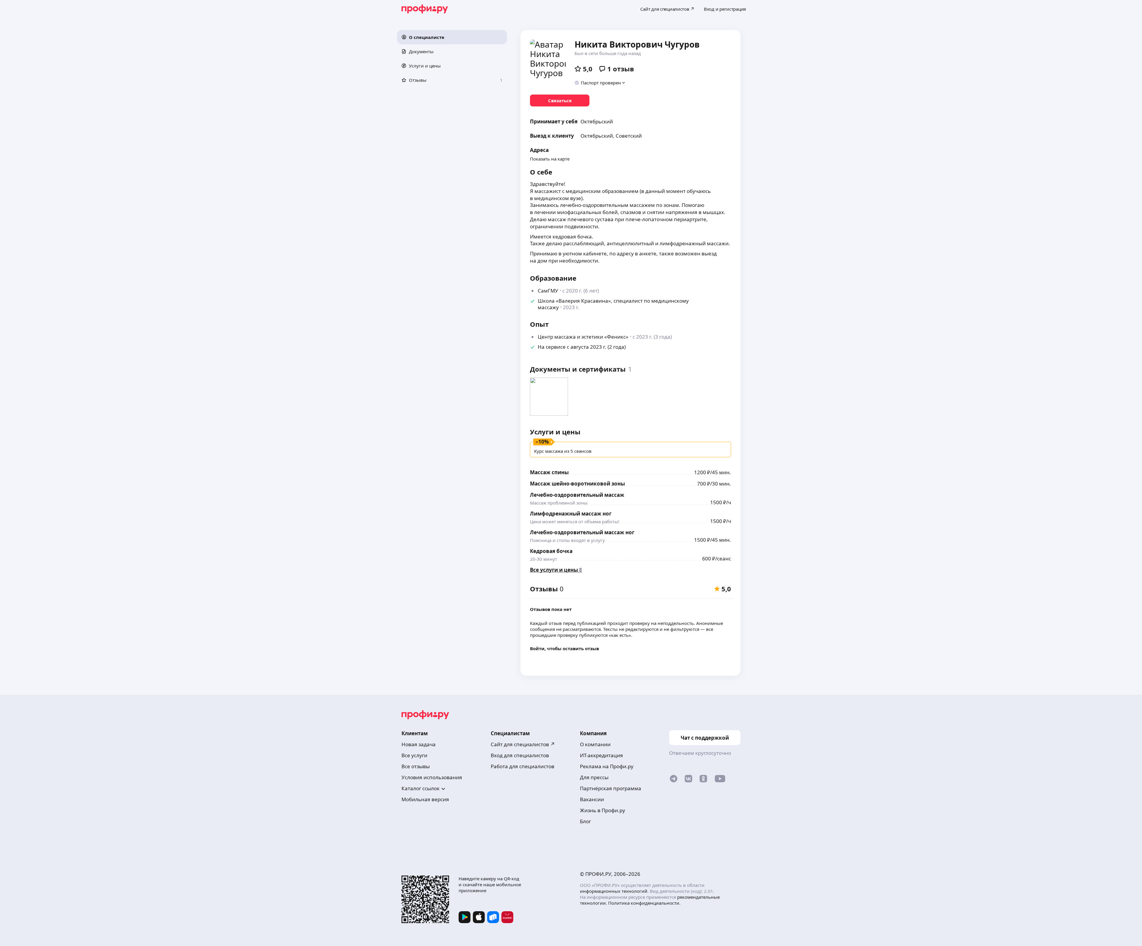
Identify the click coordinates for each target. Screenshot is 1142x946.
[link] (559, 100)
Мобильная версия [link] (425, 799)
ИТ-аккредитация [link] (601, 755)
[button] (452, 37)
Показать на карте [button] (550, 159)
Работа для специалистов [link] (522, 766)
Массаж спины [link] (549, 472)
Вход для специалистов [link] (520, 755)
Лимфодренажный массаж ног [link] (570, 513)
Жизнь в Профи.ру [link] (602, 810)
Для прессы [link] (594, 777)
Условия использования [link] (431, 777)
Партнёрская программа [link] (610, 788)
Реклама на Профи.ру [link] (606, 766)
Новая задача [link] (418, 744)
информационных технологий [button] (613, 891)
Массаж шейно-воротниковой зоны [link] (577, 483)
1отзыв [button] (620, 69)
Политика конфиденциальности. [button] (644, 903)
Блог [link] (585, 821)
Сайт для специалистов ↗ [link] (523, 744)
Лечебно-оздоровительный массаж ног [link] (582, 532)
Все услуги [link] (414, 755)
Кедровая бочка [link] (551, 551)
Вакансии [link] (592, 799)
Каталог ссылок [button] (420, 788)
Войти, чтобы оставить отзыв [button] (564, 648)
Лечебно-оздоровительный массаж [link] (577, 494)
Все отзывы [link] (415, 766)
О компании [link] (595, 744)
